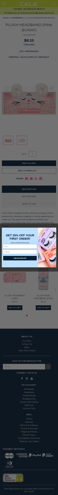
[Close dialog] (54, 230)
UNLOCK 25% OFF (20, 258)
